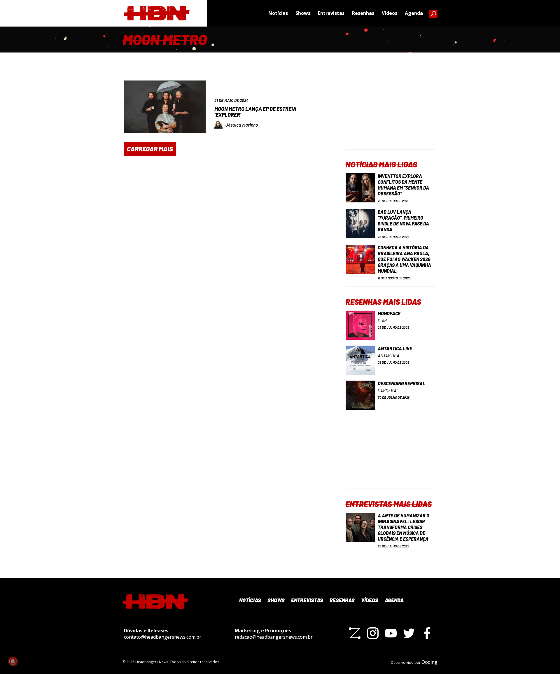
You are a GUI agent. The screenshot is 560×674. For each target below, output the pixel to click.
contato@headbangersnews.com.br (162, 637)
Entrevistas (331, 13)
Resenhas (363, 13)
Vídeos (389, 13)
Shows (302, 13)
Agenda (414, 13)
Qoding (429, 662)
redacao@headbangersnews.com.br (274, 637)
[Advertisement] (391, 112)
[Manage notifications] (13, 661)
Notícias (278, 13)
